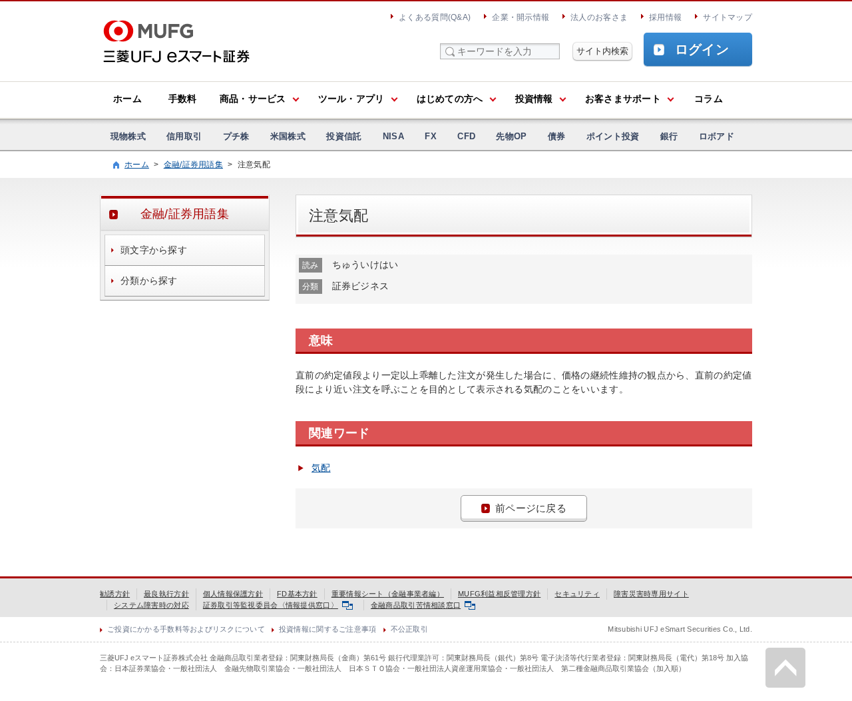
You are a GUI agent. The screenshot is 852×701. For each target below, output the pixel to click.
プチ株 (236, 136)
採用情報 (665, 17)
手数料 (182, 98)
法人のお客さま (599, 17)
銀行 (669, 136)
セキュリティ (577, 594)
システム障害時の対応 (151, 605)
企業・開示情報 (520, 17)
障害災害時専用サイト (651, 594)
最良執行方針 (166, 594)
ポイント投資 (613, 136)
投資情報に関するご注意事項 (328, 629)
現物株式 (128, 136)
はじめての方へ (450, 98)
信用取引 (184, 136)
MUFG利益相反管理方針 (499, 594)
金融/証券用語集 (193, 164)
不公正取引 (409, 629)
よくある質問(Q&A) (435, 17)
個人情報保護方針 (233, 594)
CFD (466, 136)
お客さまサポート (623, 98)
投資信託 (343, 136)
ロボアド (716, 136)
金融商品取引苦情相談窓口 (416, 605)
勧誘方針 (115, 594)
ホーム (127, 98)
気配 (321, 467)
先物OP (511, 136)
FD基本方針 (297, 594)
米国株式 (288, 136)
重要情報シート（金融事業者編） (387, 594)
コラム (708, 98)
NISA (393, 136)
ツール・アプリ (351, 98)
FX (431, 136)
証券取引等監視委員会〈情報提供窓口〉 (270, 605)
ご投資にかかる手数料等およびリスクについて (186, 629)
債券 (557, 136)
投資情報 (534, 98)
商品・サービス (253, 98)
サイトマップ (727, 17)
